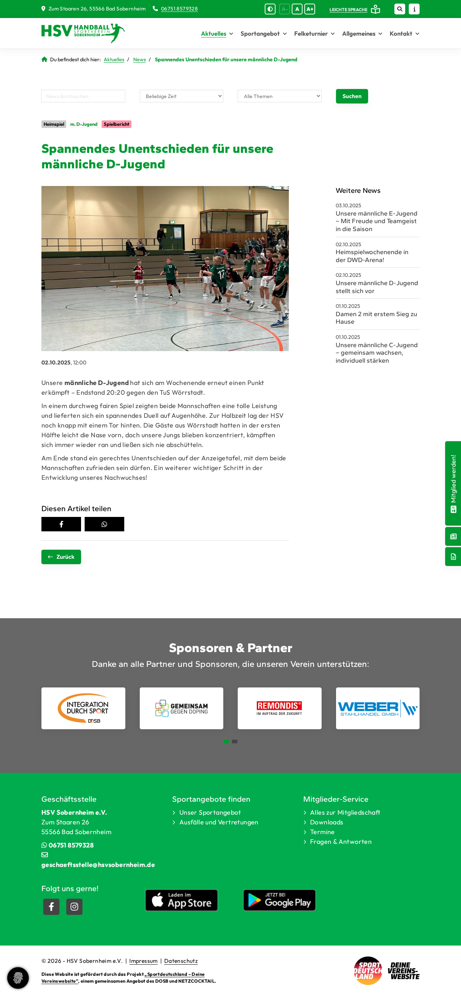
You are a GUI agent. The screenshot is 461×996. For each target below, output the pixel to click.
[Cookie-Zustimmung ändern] (18, 978)
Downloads (327, 822)
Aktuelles (213, 33)
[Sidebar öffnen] (414, 9)
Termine (322, 832)
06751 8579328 (179, 8)
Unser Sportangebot (210, 812)
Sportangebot (260, 33)
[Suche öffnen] (399, 9)
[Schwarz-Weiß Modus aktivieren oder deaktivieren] (270, 9)
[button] (61, 524)
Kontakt (401, 33)
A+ (309, 9)
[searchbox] (83, 96)
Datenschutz (181, 960)
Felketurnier (311, 33)
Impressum (143, 960)
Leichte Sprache (348, 9)
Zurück (66, 556)
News (139, 59)
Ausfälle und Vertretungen (219, 822)
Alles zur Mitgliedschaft (345, 812)
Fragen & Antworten (341, 841)
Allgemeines (358, 33)
